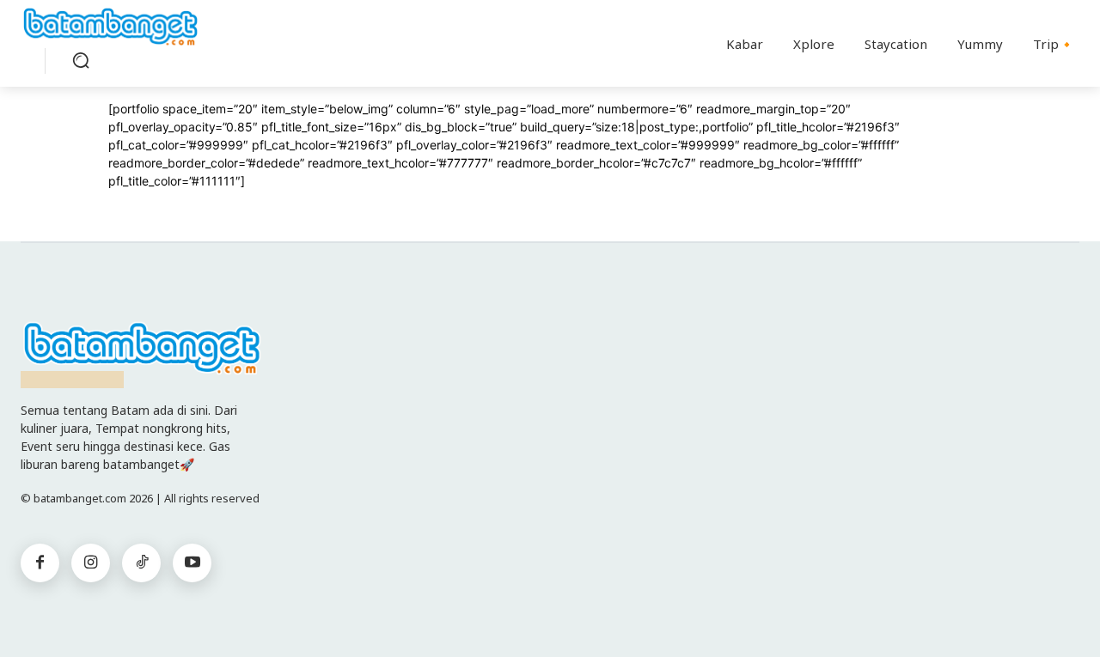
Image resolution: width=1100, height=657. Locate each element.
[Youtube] (192, 563)
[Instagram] (90, 563)
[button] (80, 60)
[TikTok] (141, 563)
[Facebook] (40, 563)
